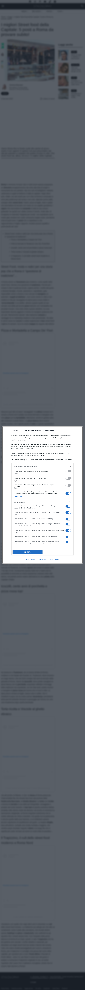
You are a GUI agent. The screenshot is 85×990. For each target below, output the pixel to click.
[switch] (68, 471)
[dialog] (42, 495)
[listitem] (42, 466)
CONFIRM (27, 552)
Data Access (42, 559)
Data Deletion (30, 559)
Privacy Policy (54, 559)
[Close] (78, 431)
